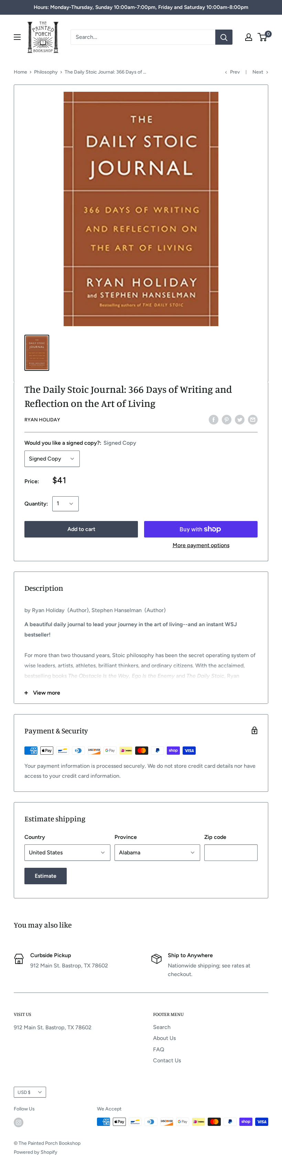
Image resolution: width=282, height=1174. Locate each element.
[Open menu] (17, 37)
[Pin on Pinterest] (226, 419)
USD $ (24, 1092)
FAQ (158, 1049)
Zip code (215, 837)
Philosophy (46, 72)
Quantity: (36, 503)
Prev (235, 72)
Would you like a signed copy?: (80, 443)
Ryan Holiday (42, 420)
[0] (262, 37)
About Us (164, 1038)
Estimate (45, 876)
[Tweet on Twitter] (240, 419)
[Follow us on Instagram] (18, 1122)
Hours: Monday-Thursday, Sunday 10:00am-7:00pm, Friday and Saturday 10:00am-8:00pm (141, 7)
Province (126, 837)
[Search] (223, 37)
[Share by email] (253, 419)
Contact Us (167, 1060)
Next (257, 72)
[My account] (248, 37)
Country (34, 837)
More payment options (201, 545)
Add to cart (81, 529)
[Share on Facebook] (213, 419)
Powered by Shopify (35, 1152)
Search (162, 1027)
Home (20, 72)
